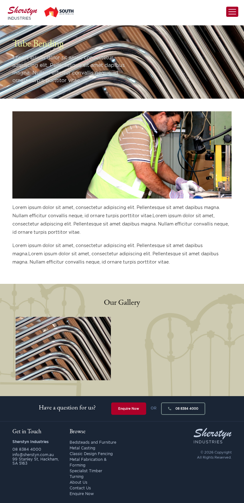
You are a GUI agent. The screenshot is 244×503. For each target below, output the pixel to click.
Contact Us (80, 488)
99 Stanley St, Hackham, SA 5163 (35, 461)
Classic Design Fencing (91, 454)
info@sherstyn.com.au (33, 455)
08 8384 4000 (186, 408)
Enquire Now (128, 408)
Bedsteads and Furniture (93, 442)
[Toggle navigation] (232, 12)
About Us (78, 482)
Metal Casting (82, 448)
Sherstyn (22, 12)
